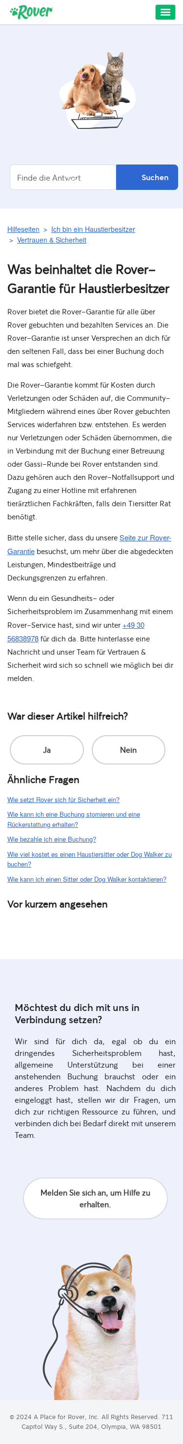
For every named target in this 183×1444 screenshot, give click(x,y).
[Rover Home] (31, 12)
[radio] (47, 749)
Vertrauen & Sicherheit (51, 240)
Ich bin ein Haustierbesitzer (93, 229)
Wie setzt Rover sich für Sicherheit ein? (63, 799)
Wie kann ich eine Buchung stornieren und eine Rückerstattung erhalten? (73, 819)
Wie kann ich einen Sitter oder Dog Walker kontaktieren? (86, 879)
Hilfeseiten (23, 229)
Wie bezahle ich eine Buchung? (51, 839)
